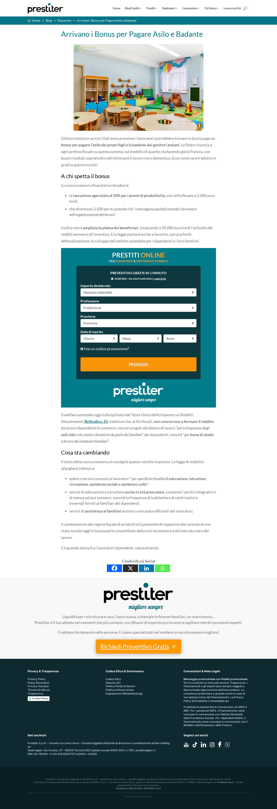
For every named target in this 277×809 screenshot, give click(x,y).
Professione (90, 301)
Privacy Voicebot (38, 686)
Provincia (89, 316)
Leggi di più (160, 278)
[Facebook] (114, 568)
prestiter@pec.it (145, 750)
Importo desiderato (96, 286)
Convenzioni (189, 8)
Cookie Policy (40, 698)
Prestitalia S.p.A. (225, 782)
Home (116, 8)
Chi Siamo (210, 8)
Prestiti (150, 8)
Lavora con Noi (232, 8)
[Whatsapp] (162, 568)
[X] (130, 568)
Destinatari (168, 8)
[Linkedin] (146, 568)
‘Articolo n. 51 (96, 421)
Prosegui (138, 364)
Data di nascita (92, 332)
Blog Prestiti (132, 8)
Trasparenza (35, 693)
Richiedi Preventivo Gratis (134, 646)
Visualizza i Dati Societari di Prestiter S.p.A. (138, 788)
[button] (138, 348)
